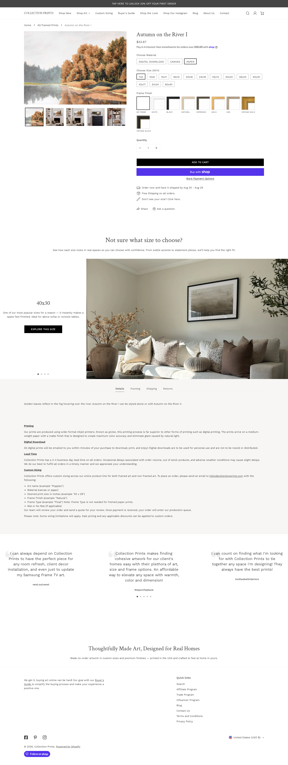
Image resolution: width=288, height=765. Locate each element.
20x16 (189, 76)
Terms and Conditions (189, 716)
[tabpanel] (144, 463)
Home (27, 25)
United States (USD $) (247, 737)
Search (180, 684)
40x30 (256, 76)
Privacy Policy (184, 721)
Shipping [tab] (151, 388)
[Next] (217, 564)
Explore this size (43, 329)
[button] (262, 13)
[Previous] (70, 564)
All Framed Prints (48, 25)
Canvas (175, 61)
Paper (190, 61)
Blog (179, 705)
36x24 (242, 76)
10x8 (152, 76)
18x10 (176, 76)
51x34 (155, 84)
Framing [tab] (135, 388)
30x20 (229, 76)
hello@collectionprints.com (226, 475)
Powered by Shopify (68, 746)
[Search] (247, 13)
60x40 (168, 84)
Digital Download (151, 61)
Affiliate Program (186, 689)
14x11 (164, 76)
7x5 (141, 76)
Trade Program (185, 694)
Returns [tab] (168, 388)
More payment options (200, 178)
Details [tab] (120, 388)
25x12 (215, 76)
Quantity (141, 140)
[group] (187, 319)
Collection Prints (44, 746)
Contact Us (183, 710)
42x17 (142, 84)
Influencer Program (188, 700)
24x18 (202, 76)
